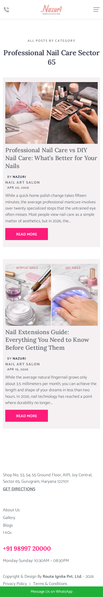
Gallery (9, 517)
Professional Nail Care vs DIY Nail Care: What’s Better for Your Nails (51, 157)
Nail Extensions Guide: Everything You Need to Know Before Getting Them (47, 339)
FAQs (7, 533)
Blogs (8, 525)
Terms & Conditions (50, 583)
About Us (11, 510)
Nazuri (19, 177)
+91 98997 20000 (27, 548)
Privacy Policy (15, 583)
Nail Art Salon (22, 183)
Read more (26, 234)
